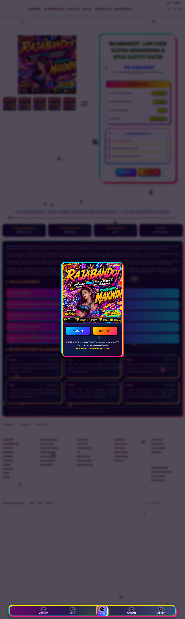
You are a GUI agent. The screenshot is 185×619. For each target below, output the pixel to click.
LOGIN (78, 331)
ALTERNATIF (131, 613)
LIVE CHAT (161, 613)
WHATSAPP (43, 613)
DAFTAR (105, 331)
